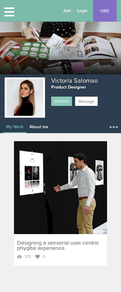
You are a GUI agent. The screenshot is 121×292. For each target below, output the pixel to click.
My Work (14, 126)
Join (67, 10)
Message (86, 101)
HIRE (105, 11)
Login (82, 10)
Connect (61, 101)
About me (38, 126)
